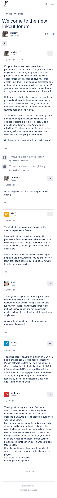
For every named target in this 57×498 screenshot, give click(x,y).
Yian (13, 342)
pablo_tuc (15, 393)
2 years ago (9, 350)
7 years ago (9, 59)
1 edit (20, 59)
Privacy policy (28, 485)
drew (13, 282)
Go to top (28, 471)
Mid (12, 213)
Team (13, 54)
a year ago (9, 400)
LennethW (15, 177)
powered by (28, 489)
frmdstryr (14, 32)
